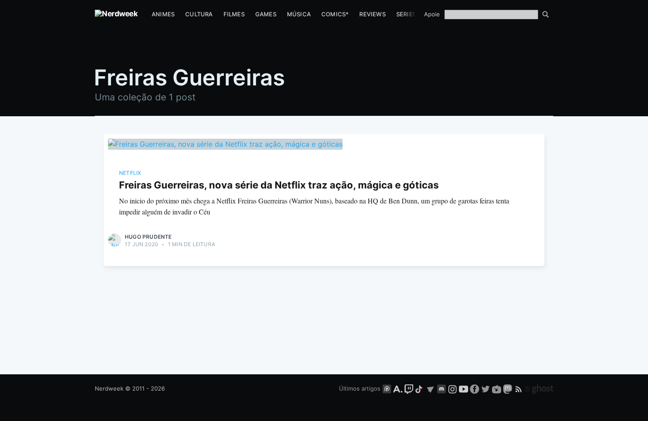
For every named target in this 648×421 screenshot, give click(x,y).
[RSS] (519, 388)
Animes (163, 14)
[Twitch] (408, 388)
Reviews (372, 14)
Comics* (335, 14)
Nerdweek (109, 388)
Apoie (432, 14)
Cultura (198, 14)
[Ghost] (539, 388)
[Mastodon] (508, 388)
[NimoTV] (497, 388)
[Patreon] (386, 388)
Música (299, 14)
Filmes (234, 14)
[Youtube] (463, 388)
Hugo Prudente (148, 236)
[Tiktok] (419, 388)
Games (265, 14)
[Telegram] (430, 388)
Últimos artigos (359, 388)
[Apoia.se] (398, 388)
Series (406, 14)
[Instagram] (452, 388)
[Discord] (441, 388)
